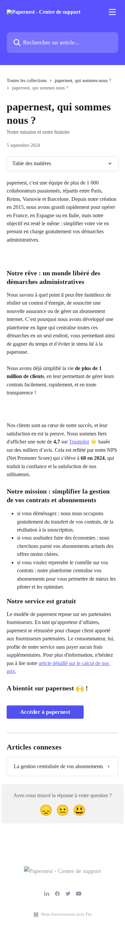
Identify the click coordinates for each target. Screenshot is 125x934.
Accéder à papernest (45, 712)
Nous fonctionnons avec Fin (66, 914)
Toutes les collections (27, 80)
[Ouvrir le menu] (112, 12)
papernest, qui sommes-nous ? (83, 80)
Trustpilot (79, 441)
